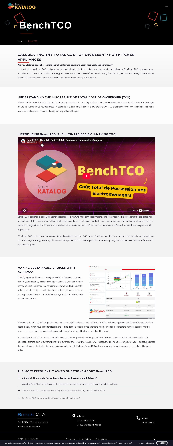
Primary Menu (166, 6)
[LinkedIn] (155, 439)
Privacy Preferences (146, 443)
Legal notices (85, 439)
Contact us (70, 439)
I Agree (162, 443)
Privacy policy (101, 439)
